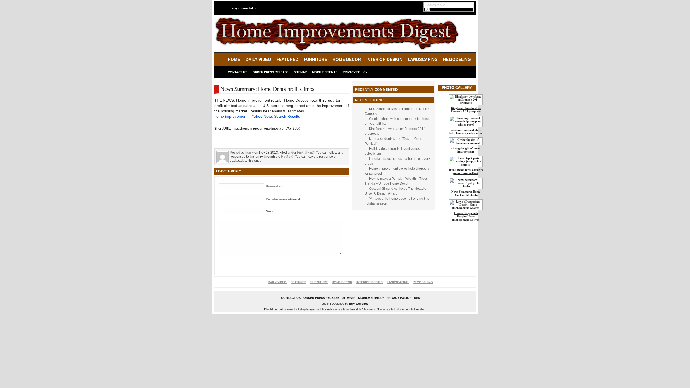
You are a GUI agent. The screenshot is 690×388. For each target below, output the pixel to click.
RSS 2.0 (287, 156)
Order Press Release (270, 72)
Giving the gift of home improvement (465, 150)
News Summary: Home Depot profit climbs (465, 193)
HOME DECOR (347, 59)
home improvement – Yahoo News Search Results (257, 116)
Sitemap (300, 72)
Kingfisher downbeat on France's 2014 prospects (466, 109)
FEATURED (287, 59)
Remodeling (457, 59)
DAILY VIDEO (258, 59)
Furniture (315, 59)
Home (234, 59)
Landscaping (423, 59)
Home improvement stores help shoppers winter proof (466, 131)
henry (249, 152)
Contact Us (237, 72)
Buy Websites (358, 303)
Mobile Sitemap (324, 72)
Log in (325, 303)
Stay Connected (242, 8)
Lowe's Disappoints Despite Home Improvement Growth (465, 216)
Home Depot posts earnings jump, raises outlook (466, 171)
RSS (417, 297)
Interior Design (384, 59)
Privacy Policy (355, 72)
